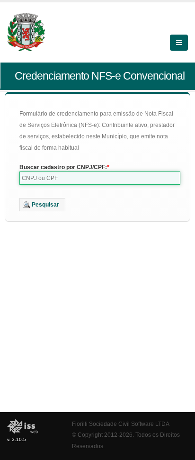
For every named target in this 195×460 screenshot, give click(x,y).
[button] (42, 204)
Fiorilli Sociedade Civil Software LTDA (120, 424)
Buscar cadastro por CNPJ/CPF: (63, 167)
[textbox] (99, 178)
